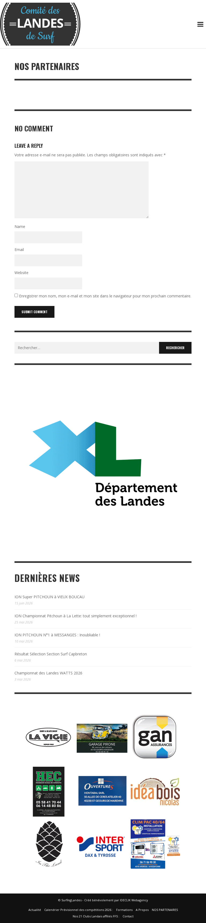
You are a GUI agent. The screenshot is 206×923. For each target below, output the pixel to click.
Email (19, 249)
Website (21, 272)
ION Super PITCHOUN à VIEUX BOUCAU (49, 596)
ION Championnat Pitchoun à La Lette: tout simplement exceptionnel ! (75, 615)
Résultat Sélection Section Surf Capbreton (50, 653)
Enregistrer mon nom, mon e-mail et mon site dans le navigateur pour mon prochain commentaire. (105, 296)
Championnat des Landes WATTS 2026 (48, 672)
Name (19, 226)
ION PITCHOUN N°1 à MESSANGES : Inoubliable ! (57, 634)
